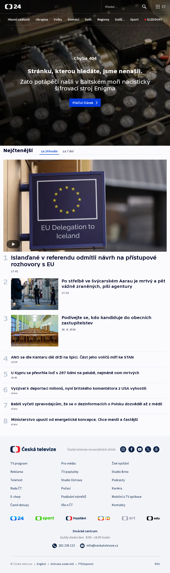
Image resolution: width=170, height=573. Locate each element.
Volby (58, 19)
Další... (120, 19)
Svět (88, 19)
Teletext (16, 480)
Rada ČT (16, 488)
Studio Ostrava (71, 480)
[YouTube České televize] (139, 449)
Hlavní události (19, 19)
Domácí (73, 19)
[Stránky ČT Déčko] (104, 518)
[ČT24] (13, 6)
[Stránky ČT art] (128, 518)
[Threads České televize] (156, 449)
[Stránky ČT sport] (44, 518)
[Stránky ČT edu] (153, 518)
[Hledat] (144, 6)
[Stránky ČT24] (17, 518)
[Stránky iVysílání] (76, 518)
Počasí (65, 488)
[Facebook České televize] (131, 449)
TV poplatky (69, 471)
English (41, 564)
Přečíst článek (83, 103)
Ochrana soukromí (62, 564)
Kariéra (117, 488)
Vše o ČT (67, 505)
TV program (18, 463)
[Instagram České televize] (123, 449)
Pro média (68, 463)
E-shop (15, 496)
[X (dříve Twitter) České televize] (148, 449)
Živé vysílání (120, 463)
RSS (157, 564)
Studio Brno (120, 471)
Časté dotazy (19, 505)
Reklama (16, 471)
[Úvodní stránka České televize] (33, 449)
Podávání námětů (73, 496)
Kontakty (118, 505)
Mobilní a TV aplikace (127, 496)
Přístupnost (85, 564)
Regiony (103, 19)
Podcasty (118, 480)
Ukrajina (42, 19)
